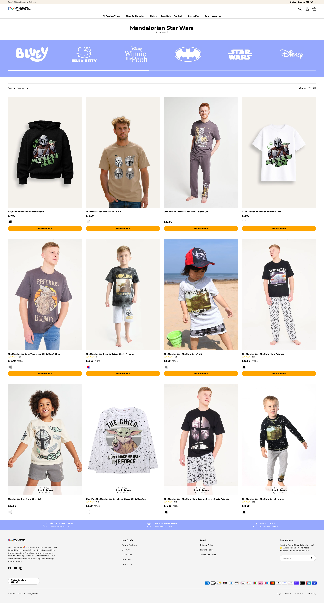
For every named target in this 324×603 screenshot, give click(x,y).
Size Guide (127, 555)
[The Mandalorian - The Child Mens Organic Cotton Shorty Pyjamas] (201, 439)
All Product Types (111, 16)
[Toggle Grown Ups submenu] (200, 16)
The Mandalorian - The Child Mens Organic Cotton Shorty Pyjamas (196, 499)
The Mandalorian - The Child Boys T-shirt (184, 354)
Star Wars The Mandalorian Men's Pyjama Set (186, 212)
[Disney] (292, 54)
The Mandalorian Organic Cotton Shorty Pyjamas (110, 354)
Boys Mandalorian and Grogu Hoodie (26, 212)
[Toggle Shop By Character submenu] (146, 16)
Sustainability (311, 594)
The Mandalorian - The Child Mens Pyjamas (263, 354)
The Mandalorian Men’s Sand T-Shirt (103, 212)
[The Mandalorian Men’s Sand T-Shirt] (123, 152)
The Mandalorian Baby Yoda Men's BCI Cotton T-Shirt (34, 354)
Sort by (11, 88)
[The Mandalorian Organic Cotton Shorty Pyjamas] (123, 294)
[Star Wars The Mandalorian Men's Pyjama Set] (201, 152)
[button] (314, 9)
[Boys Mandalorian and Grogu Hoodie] (45, 152)
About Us (216, 16)
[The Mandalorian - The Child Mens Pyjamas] (279, 294)
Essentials (166, 16)
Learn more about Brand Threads (32, 2)
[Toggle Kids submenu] (156, 16)
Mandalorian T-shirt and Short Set (24, 499)
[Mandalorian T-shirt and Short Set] (45, 439)
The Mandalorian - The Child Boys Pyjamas (263, 499)
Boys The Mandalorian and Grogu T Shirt (261, 212)
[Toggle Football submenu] (184, 16)
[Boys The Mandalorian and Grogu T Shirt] (279, 152)
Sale (207, 16)
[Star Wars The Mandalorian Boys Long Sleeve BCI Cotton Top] (123, 439)
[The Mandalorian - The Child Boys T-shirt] (201, 294)
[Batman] (188, 54)
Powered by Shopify (31, 594)
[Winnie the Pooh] (136, 54)
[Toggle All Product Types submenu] (122, 16)
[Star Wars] (240, 54)
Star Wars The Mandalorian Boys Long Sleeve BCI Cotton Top (116, 499)
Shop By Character (135, 16)
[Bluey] (32, 54)
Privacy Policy (206, 545)
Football (178, 16)
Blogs (279, 594)
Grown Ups (193, 16)
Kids (152, 16)
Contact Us (127, 564)
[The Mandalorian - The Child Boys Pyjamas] (279, 439)
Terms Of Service (208, 555)
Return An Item (129, 545)
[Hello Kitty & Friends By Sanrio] (84, 54)
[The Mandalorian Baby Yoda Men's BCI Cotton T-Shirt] (45, 294)
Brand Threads (18, 594)
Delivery (125, 550)
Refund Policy (206, 550)
